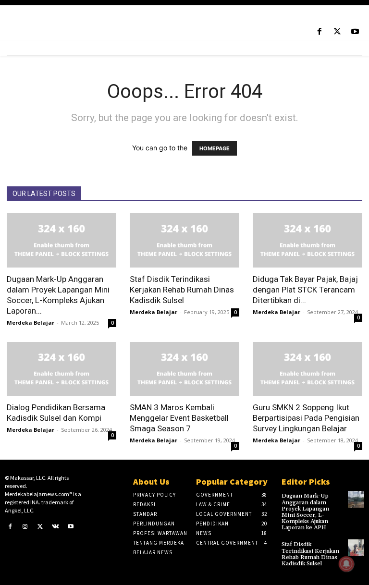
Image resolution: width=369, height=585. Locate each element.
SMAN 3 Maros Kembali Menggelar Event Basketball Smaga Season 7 (179, 417)
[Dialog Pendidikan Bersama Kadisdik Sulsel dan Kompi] (61, 369)
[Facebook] (319, 31)
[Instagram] (25, 527)
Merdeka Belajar (30, 322)
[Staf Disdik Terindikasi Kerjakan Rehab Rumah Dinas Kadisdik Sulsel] (184, 240)
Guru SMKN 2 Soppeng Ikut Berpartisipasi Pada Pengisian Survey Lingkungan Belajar (306, 417)
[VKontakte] (55, 527)
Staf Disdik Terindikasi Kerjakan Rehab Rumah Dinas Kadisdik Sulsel (182, 289)
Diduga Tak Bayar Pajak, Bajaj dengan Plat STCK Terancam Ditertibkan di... (305, 289)
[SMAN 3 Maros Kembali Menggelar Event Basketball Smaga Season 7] (184, 369)
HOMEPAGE (214, 148)
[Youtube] (355, 31)
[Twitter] (337, 31)
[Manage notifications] (346, 564)
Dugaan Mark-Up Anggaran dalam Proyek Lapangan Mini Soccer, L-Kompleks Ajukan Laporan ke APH (305, 511)
